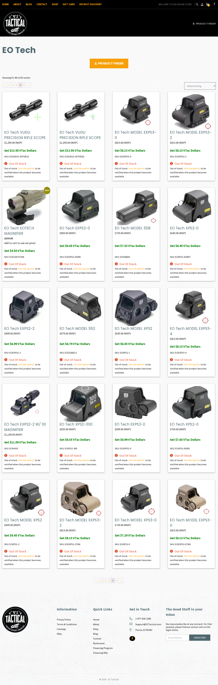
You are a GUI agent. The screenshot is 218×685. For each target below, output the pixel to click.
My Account (99, 643)
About (17, 4)
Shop (55, 4)
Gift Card (69, 4)
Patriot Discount (90, 4)
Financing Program (103, 648)
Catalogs (61, 629)
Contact (41, 4)
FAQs (59, 633)
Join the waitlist (26, 168)
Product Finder (206, 23)
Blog (29, 4)
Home (5, 4)
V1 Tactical (113, 679)
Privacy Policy (64, 619)
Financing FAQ (100, 652)
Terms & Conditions (67, 624)
